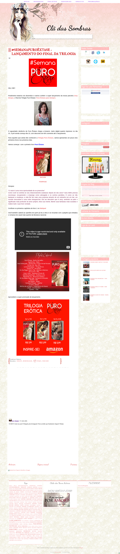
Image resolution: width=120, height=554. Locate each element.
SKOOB (43, 177)
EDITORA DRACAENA (37, 502)
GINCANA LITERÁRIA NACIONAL (29, 515)
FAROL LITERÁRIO (34, 514)
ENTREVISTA (13, 514)
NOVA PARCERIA (23, 526)
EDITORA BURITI (21, 500)
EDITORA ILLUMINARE (28, 506)
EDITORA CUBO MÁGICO (26, 502)
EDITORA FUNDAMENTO (25, 503)
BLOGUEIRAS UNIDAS (32, 488)
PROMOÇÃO (26, 531)
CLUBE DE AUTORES (38, 490)
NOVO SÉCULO (23, 527)
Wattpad (43, 208)
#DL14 (10, 485)
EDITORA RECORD (18, 509)
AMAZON (19, 361)
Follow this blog (95, 92)
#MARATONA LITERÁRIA (36, 485)
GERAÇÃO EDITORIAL (16, 515)
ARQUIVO (80, 1)
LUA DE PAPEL (19, 522)
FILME (40, 514)
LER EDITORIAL (25, 520)
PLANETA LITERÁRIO (33, 529)
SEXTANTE (18, 535)
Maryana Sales (58, 552)
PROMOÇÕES (94, 1)
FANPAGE (43, 182)
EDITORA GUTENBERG (30, 505)
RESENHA (19, 532)
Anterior (12, 464)
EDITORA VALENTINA (36, 512)
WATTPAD (11, 540)
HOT (16, 518)
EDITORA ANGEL (16, 499)
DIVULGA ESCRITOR (21, 497)
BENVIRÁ (40, 487)
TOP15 (18, 537)
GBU (10, 515)
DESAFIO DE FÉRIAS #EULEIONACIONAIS (28, 493)
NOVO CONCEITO (13, 527)
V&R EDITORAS (25, 538)
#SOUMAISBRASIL (14, 487)
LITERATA (31, 520)
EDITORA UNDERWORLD (14, 512)
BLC (14, 488)
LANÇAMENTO (15, 520)
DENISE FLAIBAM (13, 493)
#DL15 (15, 485)
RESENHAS (39, 1)
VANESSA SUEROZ (34, 538)
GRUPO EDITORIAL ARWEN (16, 517)
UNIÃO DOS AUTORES (36, 537)
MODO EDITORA (24, 524)
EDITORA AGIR (34, 497)
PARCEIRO (45, 361)
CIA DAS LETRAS (29, 490)
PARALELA (39, 527)
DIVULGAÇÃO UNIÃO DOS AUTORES (98, 270)
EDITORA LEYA (38, 506)
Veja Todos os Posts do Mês (95, 195)
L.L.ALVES (40, 518)
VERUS (40, 538)
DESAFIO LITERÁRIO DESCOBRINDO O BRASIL (26, 494)
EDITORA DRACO (13, 503)
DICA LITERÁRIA (37, 496)
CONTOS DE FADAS (14, 491)
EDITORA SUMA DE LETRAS (34, 511)
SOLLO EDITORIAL (27, 535)
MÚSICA (30, 524)
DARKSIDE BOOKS (37, 492)
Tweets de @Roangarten (83, 485)
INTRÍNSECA (20, 518)
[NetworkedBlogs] (95, 90)
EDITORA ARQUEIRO (26, 499)
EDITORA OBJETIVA (13, 508)
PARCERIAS (66, 1)
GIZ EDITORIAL (39, 515)
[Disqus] (43, 395)
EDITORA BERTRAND (37, 499)
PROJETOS (52, 1)
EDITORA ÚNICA (25, 512)
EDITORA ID (39, 505)
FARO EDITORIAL (26, 514)
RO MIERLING (26, 532)
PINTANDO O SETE (22, 529)
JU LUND (35, 518)
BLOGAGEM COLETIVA (21, 488)
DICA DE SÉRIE (29, 496)
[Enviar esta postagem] (9, 57)
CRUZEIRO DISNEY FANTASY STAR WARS (99, 262)
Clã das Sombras (69, 28)
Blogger (81, 547)
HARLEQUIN (11, 518)
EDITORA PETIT (33, 508)
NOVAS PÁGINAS (38, 526)
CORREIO (22, 491)
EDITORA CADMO (38, 500)
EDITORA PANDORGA (23, 508)
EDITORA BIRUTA (13, 500)
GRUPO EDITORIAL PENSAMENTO (33, 517)
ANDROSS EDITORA (32, 487)
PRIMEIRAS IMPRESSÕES (15, 531)
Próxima (73, 464)
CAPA (23, 490)
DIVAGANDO (12, 497)
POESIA (40, 529)
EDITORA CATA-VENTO (14, 502)
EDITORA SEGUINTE (21, 511)
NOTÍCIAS (13, 526)
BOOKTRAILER (27, 361)
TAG (34, 535)
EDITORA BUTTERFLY (29, 500)
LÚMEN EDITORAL (26, 522)
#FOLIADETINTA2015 (23, 485)
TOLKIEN (37, 535)
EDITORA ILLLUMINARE (15, 506)
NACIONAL (37, 524)
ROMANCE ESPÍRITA (34, 532)
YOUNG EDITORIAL (18, 540)
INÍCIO (27, 1)
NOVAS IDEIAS (31, 526)
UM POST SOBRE (25, 537)
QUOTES (34, 531)
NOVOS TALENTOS (32, 527)
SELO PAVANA (16, 534)
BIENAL (11, 488)
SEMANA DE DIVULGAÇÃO (28, 534)
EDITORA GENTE (18, 505)
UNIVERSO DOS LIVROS (15, 538)
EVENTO (19, 514)
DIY (28, 497)
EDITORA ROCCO (28, 509)
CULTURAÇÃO (28, 491)
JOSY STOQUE (37, 361)
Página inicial (42, 464)
